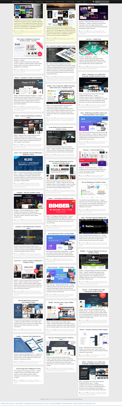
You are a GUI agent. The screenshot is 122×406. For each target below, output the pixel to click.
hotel (42, 219)
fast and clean (93, 281)
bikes (96, 104)
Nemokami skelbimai (67, 403)
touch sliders (33, 330)
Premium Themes (18, 31)
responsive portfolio (30, 108)
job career (55, 369)
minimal (19, 32)
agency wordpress (62, 294)
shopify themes (94, 68)
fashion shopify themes (90, 67)
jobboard (71, 369)
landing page (95, 321)
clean (33, 31)
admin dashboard (94, 355)
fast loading (86, 321)
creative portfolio (103, 320)
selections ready (64, 80)
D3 (41, 361)
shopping (15, 72)
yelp (41, 221)
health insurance (27, 292)
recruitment (57, 370)
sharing (47, 226)
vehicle (86, 107)
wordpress (72, 155)
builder (62, 259)
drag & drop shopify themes (56, 77)
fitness (15, 146)
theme (66, 155)
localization (81, 176)
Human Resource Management (68, 368)
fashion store (96, 67)
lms (72, 191)
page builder (93, 32)
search (31, 221)
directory (38, 219)
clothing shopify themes (102, 66)
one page (39, 107)
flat (37, 329)
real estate (23, 221)
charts (37, 361)
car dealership (104, 104)
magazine (16, 32)
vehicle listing (91, 107)
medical (25, 146)
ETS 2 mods (46, 403)
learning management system (62, 191)
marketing (88, 143)
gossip (68, 225)
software (26, 363)
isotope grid (25, 107)
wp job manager (62, 370)
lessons (69, 191)
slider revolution (88, 284)
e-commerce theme (33, 184)
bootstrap (26, 31)
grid (103, 31)
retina (39, 32)
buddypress (48, 119)
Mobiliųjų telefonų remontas (8, 403)
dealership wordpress (89, 106)
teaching (55, 192)
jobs (74, 369)
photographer (98, 32)
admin (89, 355)
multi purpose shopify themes (64, 79)
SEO (84, 1)
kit (18, 363)
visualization (32, 363)
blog (23, 31)
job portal (63, 369)
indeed (47, 369)
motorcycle (81, 107)
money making (52, 120)
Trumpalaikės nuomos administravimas (33, 403)
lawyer (102, 243)
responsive (36, 32)
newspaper (88, 282)
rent (84, 107)
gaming (18, 255)
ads (23, 219)
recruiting (52, 370)
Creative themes (70, 1)
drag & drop (48, 77)
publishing (97, 282)
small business (66, 296)
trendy (103, 244)
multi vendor (57, 120)
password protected (17, 108)
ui (28, 363)
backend (104, 355)
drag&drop (28, 184)
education (103, 141)
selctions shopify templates (51, 80)
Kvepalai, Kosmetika (78, 403)
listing (103, 106)
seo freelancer (16, 295)
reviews (106, 282)
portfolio (32, 32)
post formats (19, 185)
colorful (30, 329)
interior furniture (34, 292)
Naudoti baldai (19, 403)
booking (31, 219)
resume (60, 296)
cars (80, 106)
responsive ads (101, 282)
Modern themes (60, 1)
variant (83, 144)
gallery (73, 154)
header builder (16, 70)
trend (69, 155)
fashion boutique (82, 67)
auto (89, 104)
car (95, 392)
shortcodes (82, 284)
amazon (60, 329)
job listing (59, 369)
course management (67, 190)
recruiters (48, 370)
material (105, 243)
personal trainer (30, 293)
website (95, 356)
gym (99, 243)
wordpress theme (19, 33)
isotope (102, 175)
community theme (17, 184)
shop (15, 33)
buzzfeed (61, 225)
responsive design (25, 185)
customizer (23, 184)
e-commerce (32, 69)
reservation (27, 221)
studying (51, 192)
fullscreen (91, 321)
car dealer (99, 104)
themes (34, 221)
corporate (36, 31)
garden (18, 146)
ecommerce (37, 69)
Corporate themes (50, 1)
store (18, 72)
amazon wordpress (70, 118)
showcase (84, 33)
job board (51, 369)
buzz (58, 225)
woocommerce (22, 72)
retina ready (31, 185)
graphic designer (21, 292)
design (97, 31)
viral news (52, 228)
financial (40, 144)
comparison (72, 329)
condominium (29, 144)
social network (36, 185)
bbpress (24, 183)
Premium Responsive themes (55, 399)
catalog (63, 329)
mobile (40, 329)
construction (34, 253)
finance (69, 295)
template (63, 155)
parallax (89, 68)
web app (92, 356)
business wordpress (60, 295)
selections (59, 80)
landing (80, 143)
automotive (92, 104)
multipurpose (93, 143)
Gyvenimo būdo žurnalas (89, 403)
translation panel (94, 284)
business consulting (53, 295)
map (20, 221)
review (47, 121)
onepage (32, 146)
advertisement (27, 219)
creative (39, 31)
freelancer (100, 31)
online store (28, 70)
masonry (85, 32)
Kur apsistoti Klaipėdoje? (55, 403)
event (106, 141)
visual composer (98, 322)
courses (72, 190)
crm (39, 361)
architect (24, 144)
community (53, 119)
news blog (25, 293)
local (18, 221)
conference (34, 144)
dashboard (81, 356)
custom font (36, 106)
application (30, 361)
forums (55, 191)
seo (41, 32)
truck (80, 394)
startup (80, 144)
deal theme (63, 119)
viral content (63, 226)
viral (56, 226)
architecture (25, 106)
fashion (40, 69)
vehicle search (96, 107)
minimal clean (34, 107)
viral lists (67, 226)
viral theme (57, 228)
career (57, 368)
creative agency (31, 106)
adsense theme (58, 118)
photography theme (82, 322)
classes (61, 190)
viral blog (59, 226)
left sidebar (29, 107)
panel (23, 363)
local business (52, 296)
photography (103, 32)
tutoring (58, 192)
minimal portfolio (19, 293)
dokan (47, 120)
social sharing (52, 226)
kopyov (21, 363)
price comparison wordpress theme (66, 120)
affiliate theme (64, 118)
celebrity (65, 225)
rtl (79, 284)
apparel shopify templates (93, 66)
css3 (100, 175)
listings (15, 221)
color (94, 31)
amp (89, 281)
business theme (91, 320)
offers (74, 330)
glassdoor (60, 368)
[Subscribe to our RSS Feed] (93, 2)
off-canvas (92, 282)
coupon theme (58, 119)
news (85, 282)
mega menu (102, 67)
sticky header (28, 330)
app (89, 141)
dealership (81, 393)
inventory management (97, 106)
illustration (81, 32)
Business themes (39, 1)
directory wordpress (69, 119)
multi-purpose (27, 32)
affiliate (57, 329)
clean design (36, 183)
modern (22, 32)
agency (89, 31)
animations (100, 355)
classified (82, 106)
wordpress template (19, 110)
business (30, 31)
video (35, 108)
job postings (67, 369)
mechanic (21, 146)
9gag (56, 225)
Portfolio (79, 1)
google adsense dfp (99, 281)
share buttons (72, 225)
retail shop (40, 293)
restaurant (97, 244)
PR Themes (16, 2)
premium (55, 155)
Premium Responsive (28, 1)
